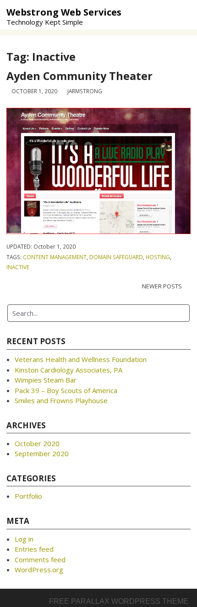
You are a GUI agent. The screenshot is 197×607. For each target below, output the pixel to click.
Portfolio (28, 496)
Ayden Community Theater (79, 76)
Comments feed (40, 559)
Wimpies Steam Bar (46, 379)
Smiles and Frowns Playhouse (61, 400)
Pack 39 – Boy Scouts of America (66, 390)
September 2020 (42, 453)
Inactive (17, 267)
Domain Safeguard (116, 257)
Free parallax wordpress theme (118, 601)
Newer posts (162, 286)
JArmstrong (84, 91)
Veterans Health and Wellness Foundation (81, 359)
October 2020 (37, 443)
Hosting (158, 257)
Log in (24, 538)
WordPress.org (39, 569)
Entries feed (34, 549)
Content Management (55, 257)
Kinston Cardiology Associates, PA (68, 369)
